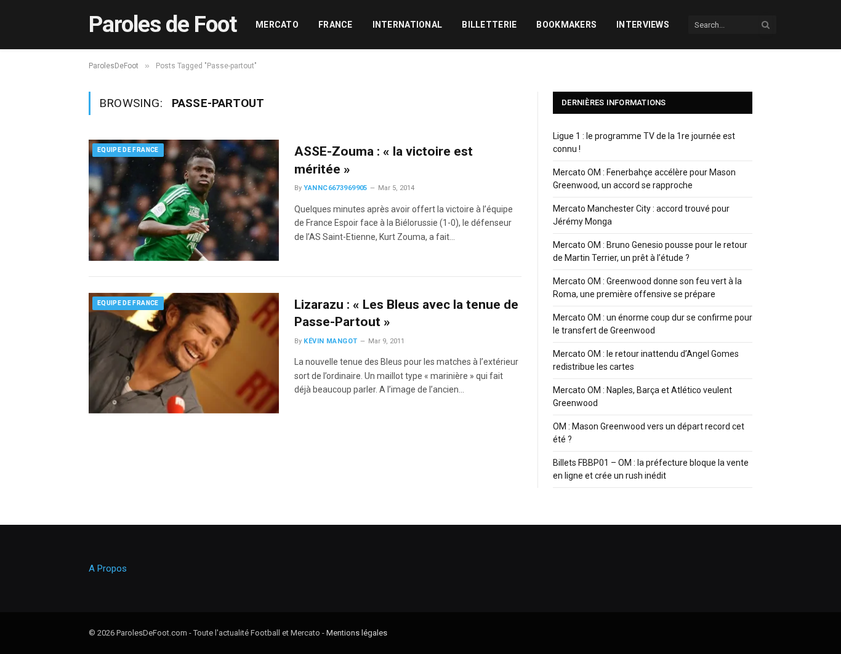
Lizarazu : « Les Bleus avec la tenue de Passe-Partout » (406, 313)
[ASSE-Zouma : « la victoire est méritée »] (184, 200)
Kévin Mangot (330, 341)
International (407, 25)
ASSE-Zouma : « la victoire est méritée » (383, 160)
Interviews (642, 25)
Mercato (277, 25)
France (335, 25)
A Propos (108, 568)
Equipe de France (128, 149)
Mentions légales (356, 632)
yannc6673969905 (336, 188)
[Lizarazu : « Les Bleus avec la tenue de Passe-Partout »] (184, 353)
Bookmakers (566, 25)
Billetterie (489, 25)
